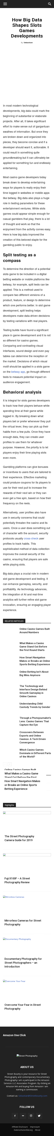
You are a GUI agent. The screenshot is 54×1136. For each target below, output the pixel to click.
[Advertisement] (27, 75)
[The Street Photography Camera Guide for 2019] (27, 828)
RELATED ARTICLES (14, 621)
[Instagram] (31, 1116)
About (37, 1130)
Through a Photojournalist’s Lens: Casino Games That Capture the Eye (35, 721)
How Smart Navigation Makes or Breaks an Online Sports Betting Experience (35, 661)
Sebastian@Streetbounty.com (32, 1095)
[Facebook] (15, 1116)
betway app (18, 371)
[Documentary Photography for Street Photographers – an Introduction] (27, 955)
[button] (50, 4)
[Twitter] (39, 1116)
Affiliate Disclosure (20, 1127)
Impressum (35, 1127)
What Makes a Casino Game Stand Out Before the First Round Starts (33, 647)
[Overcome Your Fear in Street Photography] (27, 997)
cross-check (31, 538)
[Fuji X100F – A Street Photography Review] (27, 870)
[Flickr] (23, 1116)
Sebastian (28, 42)
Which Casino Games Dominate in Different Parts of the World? (35, 753)
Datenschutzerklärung (23, 1130)
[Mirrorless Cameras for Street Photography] (27, 912)
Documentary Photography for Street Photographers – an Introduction (23, 962)
